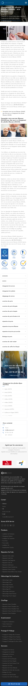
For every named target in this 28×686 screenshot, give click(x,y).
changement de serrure (8, 286)
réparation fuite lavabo (8, 556)
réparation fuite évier (7, 558)
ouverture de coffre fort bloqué (10, 346)
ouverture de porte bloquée (9, 306)
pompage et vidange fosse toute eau (11, 639)
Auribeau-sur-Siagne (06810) (11, 412)
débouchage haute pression (9, 593)
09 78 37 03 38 (14, 684)
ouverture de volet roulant (9, 341)
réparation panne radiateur (9, 613)
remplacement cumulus (8, 547)
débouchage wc (6, 589)
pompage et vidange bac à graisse (11, 634)
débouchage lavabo (7, 580)
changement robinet (7, 536)
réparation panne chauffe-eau (9, 567)
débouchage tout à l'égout (9, 596)
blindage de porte (7, 336)
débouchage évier (6, 582)
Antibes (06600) (8, 402)
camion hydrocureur (7, 624)
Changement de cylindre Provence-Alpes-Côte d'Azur (13, 16)
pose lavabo (5, 543)
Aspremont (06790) (9, 409)
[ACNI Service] (7, 2)
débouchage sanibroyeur (8, 591)
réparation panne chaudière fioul (10, 609)
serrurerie (5, 276)
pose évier (5, 541)
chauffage (4, 600)
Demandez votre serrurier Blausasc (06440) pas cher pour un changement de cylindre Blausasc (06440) (14, 113)
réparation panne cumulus (8, 569)
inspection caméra (6, 626)
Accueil (2, 14)
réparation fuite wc (7, 562)
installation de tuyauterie (8, 538)
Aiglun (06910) (8, 389)
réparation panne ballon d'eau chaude (12, 571)
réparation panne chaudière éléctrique (11, 611)
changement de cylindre (8, 291)
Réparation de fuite (7, 552)
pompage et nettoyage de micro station (12, 641)
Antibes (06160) (8, 399)
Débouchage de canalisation (10, 576)
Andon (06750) (8, 396)
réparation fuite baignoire (8, 560)
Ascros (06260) (8, 406)
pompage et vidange (7, 631)
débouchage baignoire (8, 587)
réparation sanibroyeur (8, 565)
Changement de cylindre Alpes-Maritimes (10, 18)
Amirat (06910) (8, 392)
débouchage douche (7, 584)
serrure (4, 281)
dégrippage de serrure (8, 296)
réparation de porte (7, 321)
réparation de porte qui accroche (11, 331)
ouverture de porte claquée (9, 311)
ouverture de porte (7, 301)
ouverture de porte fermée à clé (11, 316)
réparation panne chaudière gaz (10, 606)
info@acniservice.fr (14, 375)
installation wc (5, 545)
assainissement (6, 618)
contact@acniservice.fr (8, 517)
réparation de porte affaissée (10, 326)
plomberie (4, 530)
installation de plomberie (8, 534)
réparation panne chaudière (9, 604)
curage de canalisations (8, 621)
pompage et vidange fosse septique (11, 637)
